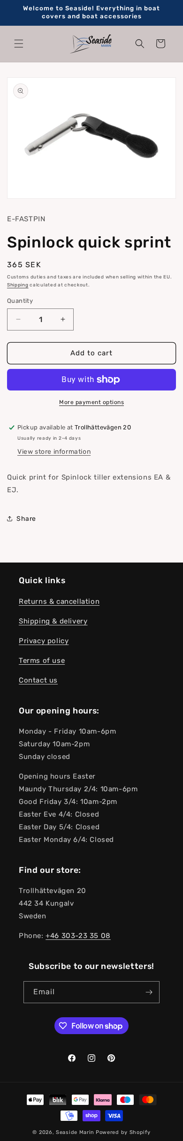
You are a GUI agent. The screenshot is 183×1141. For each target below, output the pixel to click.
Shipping (18, 285)
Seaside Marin (75, 1132)
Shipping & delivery (53, 621)
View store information (54, 452)
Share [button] (26, 519)
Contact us (38, 680)
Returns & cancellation (59, 601)
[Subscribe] (148, 992)
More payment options (91, 402)
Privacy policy (44, 641)
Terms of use (42, 660)
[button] (18, 43)
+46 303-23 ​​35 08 (78, 935)
